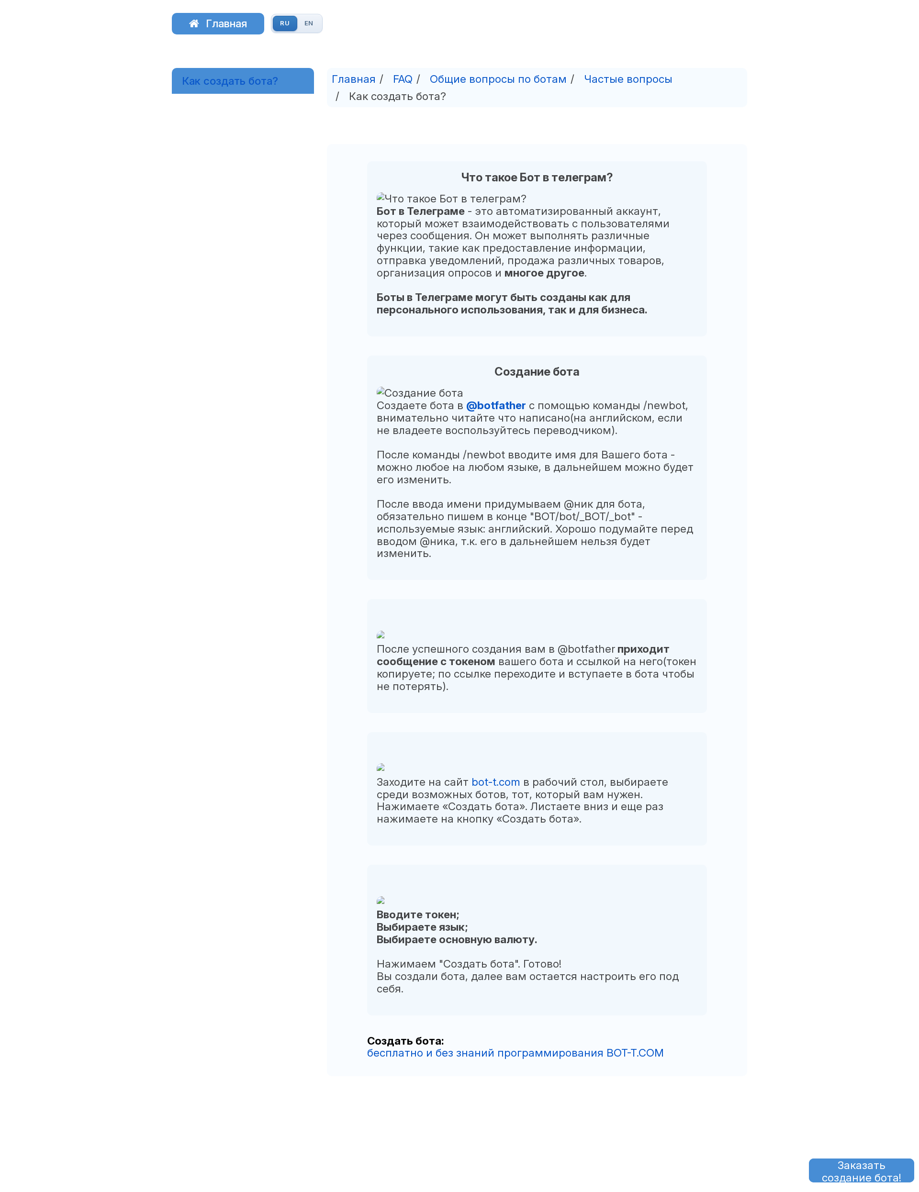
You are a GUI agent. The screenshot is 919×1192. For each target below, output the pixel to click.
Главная (226, 23)
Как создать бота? (230, 81)
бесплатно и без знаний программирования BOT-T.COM (515, 1052)
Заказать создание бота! (861, 1170)
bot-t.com (495, 781)
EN (309, 23)
